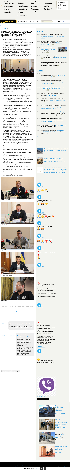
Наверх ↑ (16, 311)
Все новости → (41, 137)
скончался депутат (60, 125)
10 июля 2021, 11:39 (22, 323)
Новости (27, 21)
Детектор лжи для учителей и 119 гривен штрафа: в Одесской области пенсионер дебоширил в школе (61, 423)
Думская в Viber (41, 396)
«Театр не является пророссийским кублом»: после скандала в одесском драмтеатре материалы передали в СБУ (55, 159)
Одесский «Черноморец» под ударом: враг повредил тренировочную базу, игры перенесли (49, 6)
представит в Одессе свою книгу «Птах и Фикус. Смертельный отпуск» (53, 87)
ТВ (33, 21)
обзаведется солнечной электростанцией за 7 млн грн (53, 36)
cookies (37, 468)
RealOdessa (12, 323)
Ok (41, 468)
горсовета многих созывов (48, 126)
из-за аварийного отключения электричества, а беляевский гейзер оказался (54, 113)
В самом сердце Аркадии (47, 48)
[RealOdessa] (4, 323)
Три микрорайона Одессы (48, 112)
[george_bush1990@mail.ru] (8, 335)
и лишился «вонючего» (53, 64)
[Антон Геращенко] (17, 198)
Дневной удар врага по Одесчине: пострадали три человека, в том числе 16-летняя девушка (35, 6)
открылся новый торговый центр (60, 436)
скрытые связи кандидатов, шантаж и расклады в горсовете (52, 120)
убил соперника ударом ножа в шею (53, 100)
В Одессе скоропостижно (48, 125)
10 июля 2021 (4, 28)
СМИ (37, 21)
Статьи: (39, 145)
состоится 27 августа (51, 95)
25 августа (40, 70)
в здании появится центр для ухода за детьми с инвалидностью (53, 107)
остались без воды (60, 112)
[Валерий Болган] (17, 299)
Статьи (21, 21)
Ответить (11, 331)
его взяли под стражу (60, 57)
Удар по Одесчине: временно (49, 130)
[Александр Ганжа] (17, 223)
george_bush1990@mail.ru (24, 335)
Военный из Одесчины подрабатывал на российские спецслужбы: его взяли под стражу (61, 449)
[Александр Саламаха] (17, 274)
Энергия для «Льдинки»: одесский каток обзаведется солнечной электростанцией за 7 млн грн (60, 410)
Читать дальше (41, 301)
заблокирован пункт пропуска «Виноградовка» (52, 130)
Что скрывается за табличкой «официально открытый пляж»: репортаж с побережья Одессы (56, 150)
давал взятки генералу (58, 64)
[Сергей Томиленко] (17, 249)
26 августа (40, 31)
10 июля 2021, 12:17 (23, 336)
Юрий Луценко (45, 87)
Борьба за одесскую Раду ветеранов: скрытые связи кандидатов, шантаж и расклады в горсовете (9, 7)
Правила (24, 371)
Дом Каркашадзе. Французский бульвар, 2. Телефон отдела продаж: (62, 5)
